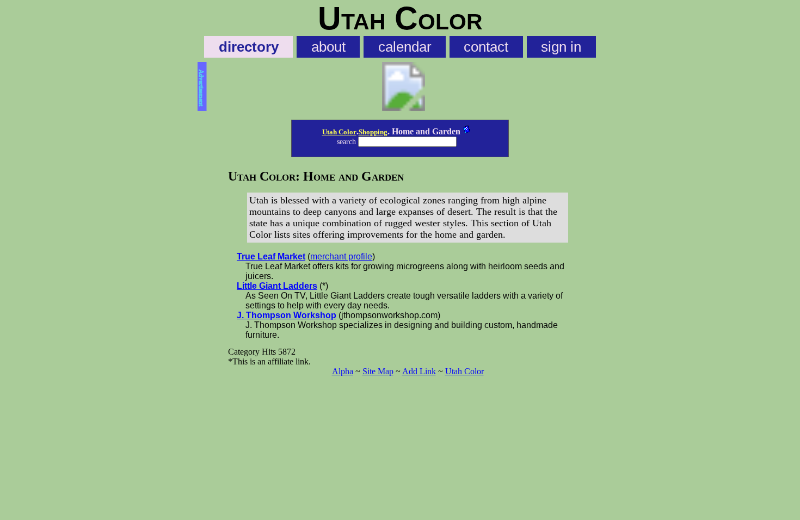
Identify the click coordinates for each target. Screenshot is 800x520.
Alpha (342, 371)
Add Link (419, 371)
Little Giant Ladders (277, 285)
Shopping (373, 132)
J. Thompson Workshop (286, 315)
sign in (561, 47)
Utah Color (339, 132)
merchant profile (341, 256)
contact (486, 47)
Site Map (377, 371)
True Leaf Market (271, 256)
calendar (405, 47)
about (328, 47)
